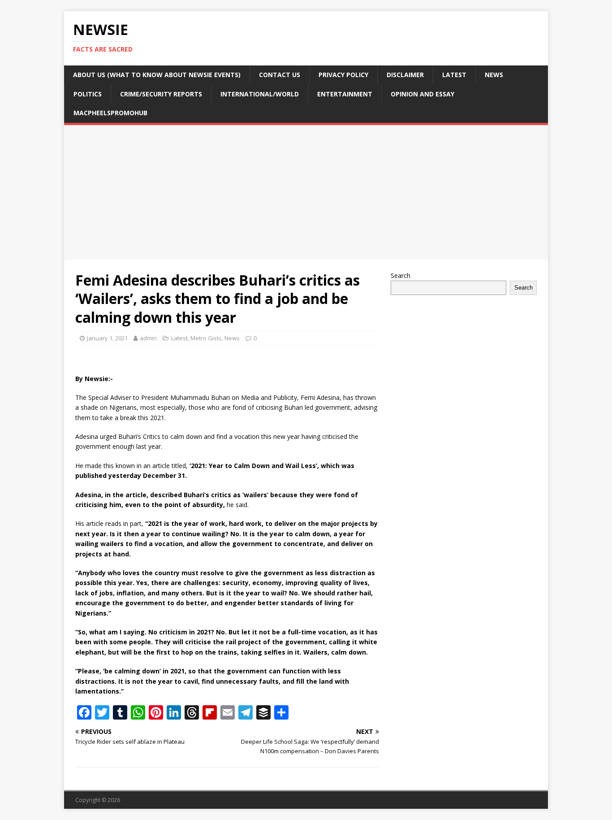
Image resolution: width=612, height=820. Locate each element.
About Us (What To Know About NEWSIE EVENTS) (157, 74)
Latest (454, 74)
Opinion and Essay (422, 94)
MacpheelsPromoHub (110, 112)
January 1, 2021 (107, 338)
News (494, 74)
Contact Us (279, 74)
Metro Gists (206, 338)
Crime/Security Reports (161, 94)
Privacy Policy (343, 74)
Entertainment (344, 94)
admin (148, 338)
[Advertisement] (306, 192)
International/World (259, 94)
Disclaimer (405, 74)
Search (400, 275)
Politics (87, 94)
